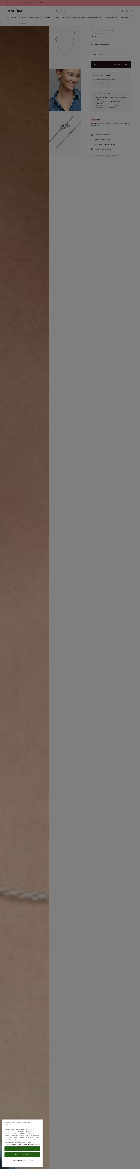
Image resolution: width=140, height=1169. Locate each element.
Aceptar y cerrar (22, 1149)
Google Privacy (34, 1144)
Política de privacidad (19, 1144)
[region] (22, 1143)
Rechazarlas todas (22, 1155)
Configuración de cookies (22, 1160)
